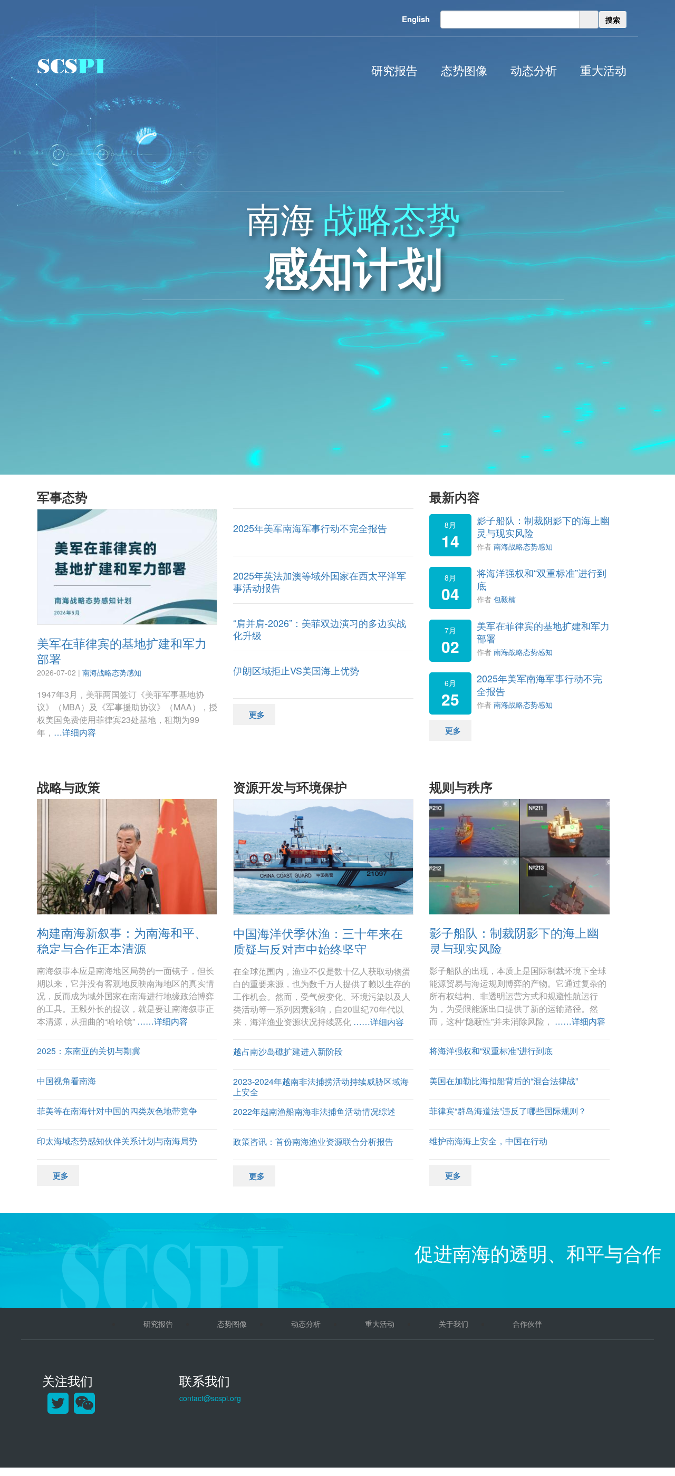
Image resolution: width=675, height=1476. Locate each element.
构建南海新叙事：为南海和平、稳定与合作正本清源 (122, 940)
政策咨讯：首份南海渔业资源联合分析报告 (313, 1141)
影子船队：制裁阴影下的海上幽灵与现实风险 (543, 526)
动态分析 (533, 70)
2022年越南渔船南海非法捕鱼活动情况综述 (314, 1111)
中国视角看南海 (66, 1081)
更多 (257, 714)
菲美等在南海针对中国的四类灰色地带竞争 (117, 1111)
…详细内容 (75, 732)
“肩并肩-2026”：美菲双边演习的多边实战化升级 (319, 629)
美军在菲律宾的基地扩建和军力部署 (122, 651)
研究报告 (394, 70)
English (416, 19)
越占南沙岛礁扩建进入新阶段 (288, 1051)
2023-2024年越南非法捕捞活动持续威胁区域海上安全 (321, 1086)
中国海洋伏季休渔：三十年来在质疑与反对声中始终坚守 (318, 941)
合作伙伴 (527, 1323)
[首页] (71, 66)
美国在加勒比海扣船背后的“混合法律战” (503, 1081)
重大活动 (603, 70)
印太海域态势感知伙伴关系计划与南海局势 (117, 1141)
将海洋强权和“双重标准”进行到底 (541, 579)
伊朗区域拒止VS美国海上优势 (296, 670)
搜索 (612, 19)
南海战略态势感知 (111, 672)
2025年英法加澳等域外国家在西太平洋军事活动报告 (319, 581)
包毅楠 (505, 599)
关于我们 (453, 1323)
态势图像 (464, 70)
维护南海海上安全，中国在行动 (488, 1141)
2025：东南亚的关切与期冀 (88, 1051)
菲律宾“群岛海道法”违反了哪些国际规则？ (507, 1111)
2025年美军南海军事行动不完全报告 (310, 528)
